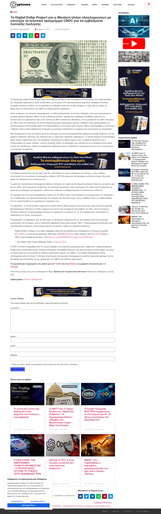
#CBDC (22, 234)
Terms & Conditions (143, 511)
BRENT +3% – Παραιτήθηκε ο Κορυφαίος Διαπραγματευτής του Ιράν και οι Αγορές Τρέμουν (96, 467)
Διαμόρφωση (16, 501)
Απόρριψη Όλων (38, 501)
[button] (12, 35)
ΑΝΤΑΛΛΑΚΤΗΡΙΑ (57, 4)
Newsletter (131, 4)
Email (13, 346)
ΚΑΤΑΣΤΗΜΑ (117, 4)
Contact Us (115, 511)
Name (13, 336)
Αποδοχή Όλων (28, 505)
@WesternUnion (67, 234)
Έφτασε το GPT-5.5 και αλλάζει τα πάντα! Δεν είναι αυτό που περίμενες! (61, 464)
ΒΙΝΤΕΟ (94, 4)
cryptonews (69, 495)
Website (13, 355)
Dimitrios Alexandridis (33, 279)
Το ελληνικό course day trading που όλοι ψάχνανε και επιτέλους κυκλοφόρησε (26, 412)
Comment (15, 308)
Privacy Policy (127, 511)
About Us (105, 511)
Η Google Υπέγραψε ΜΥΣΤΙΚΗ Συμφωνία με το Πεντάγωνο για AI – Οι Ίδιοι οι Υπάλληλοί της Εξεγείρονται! (97, 414)
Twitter (58, 264)
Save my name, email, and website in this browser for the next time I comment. (45, 364)
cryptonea (58, 495)
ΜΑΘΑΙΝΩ (84, 4)
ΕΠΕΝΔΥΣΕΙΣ (71, 4)
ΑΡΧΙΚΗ (44, 4)
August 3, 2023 (60, 242)
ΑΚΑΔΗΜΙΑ (105, 4)
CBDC (15, 12)
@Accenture (96, 234)
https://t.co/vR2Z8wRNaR (58, 237)
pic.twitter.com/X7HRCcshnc (81, 237)
